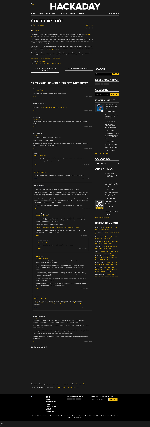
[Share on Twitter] (34, 27)
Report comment (88, 96)
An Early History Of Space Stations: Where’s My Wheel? (112, 126)
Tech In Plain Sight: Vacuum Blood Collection (111, 194)
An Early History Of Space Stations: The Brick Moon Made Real (112, 136)
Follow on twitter (99, 84)
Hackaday (75, 6)
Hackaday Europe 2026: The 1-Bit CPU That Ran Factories (111, 146)
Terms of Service (97, 415)
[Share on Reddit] (38, 27)
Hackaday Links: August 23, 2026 (110, 202)
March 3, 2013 (89, 28)
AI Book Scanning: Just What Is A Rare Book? (111, 184)
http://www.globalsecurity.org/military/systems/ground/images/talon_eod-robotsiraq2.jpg (58, 303)
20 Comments (111, 141)
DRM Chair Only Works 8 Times (79, 69)
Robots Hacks (41, 61)
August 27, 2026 (114, 14)
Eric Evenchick (38, 25)
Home (33, 14)
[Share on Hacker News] (36, 27)
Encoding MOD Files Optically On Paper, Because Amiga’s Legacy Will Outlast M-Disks (106, 258)
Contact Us (50, 411)
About (82, 14)
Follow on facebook (96, 84)
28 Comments (111, 150)
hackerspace (45, 63)
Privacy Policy (88, 415)
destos (38, 256)
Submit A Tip (51, 407)
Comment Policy (80, 384)
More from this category (102, 153)
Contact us (107, 84)
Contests (63, 14)
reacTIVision (52, 50)
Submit (73, 14)
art (36, 63)
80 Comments (111, 189)
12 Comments (89, 25)
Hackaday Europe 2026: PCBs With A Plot (111, 106)
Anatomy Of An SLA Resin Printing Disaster (111, 116)
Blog (41, 14)
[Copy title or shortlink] (41, 28)
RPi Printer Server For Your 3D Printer (45, 70)
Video (48, 404)
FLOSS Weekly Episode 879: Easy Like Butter (111, 175)
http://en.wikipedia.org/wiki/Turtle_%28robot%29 (53, 107)
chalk (39, 63)
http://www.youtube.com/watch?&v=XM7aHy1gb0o (45, 58)
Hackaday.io (51, 14)
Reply (34, 96)
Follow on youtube (102, 84)
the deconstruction (55, 63)
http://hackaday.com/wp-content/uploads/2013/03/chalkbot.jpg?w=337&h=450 (57, 227)
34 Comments (111, 199)
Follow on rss (105, 84)
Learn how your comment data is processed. (67, 387)
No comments (111, 111)
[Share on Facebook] (31, 27)
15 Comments (111, 121)
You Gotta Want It (111, 212)
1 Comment (110, 206)
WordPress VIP (78, 419)
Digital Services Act (106, 415)
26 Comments (111, 130)
